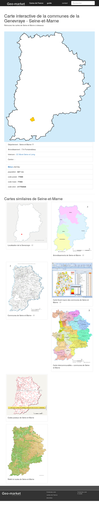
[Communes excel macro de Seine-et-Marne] (72, 279)
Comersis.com (51, 492)
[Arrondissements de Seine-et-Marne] (72, 227)
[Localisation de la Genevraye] (27, 222)
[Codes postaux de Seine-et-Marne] (27, 395)
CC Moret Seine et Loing (25, 154)
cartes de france (52, 495)
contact (65, 3)
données (49, 498)
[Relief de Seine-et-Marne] (27, 451)
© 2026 (80, 493)
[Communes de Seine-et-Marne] (27, 287)
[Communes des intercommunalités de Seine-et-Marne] (72, 336)
